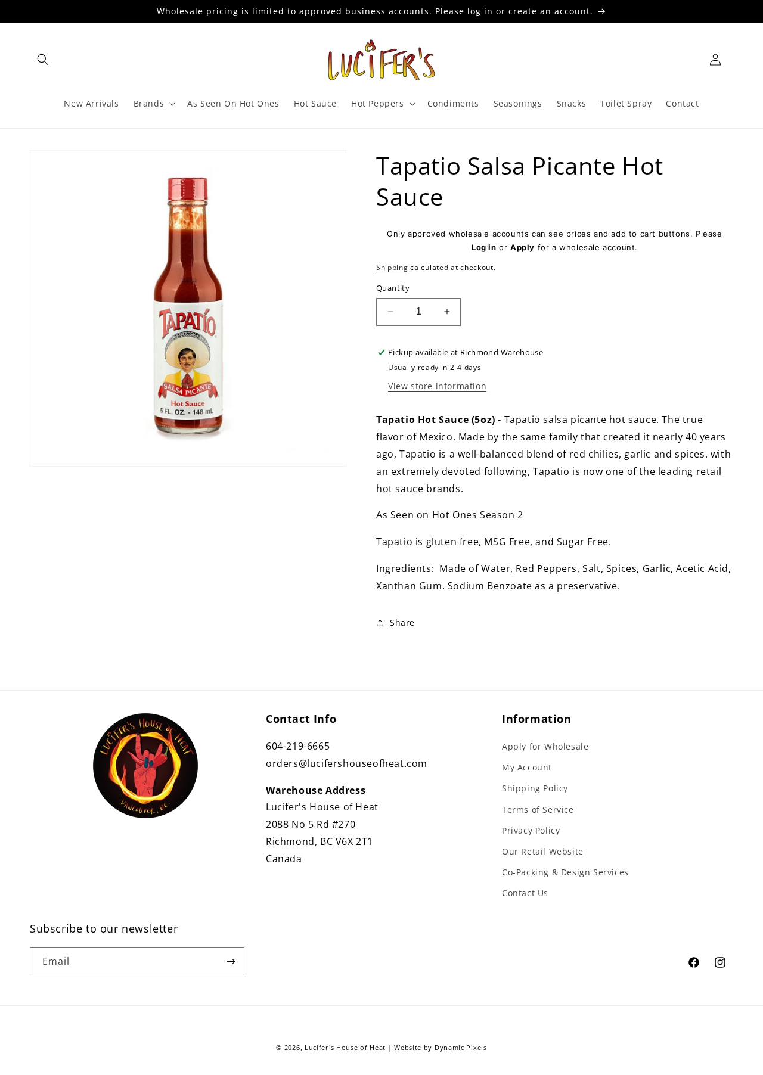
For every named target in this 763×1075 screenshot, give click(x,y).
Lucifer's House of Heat (345, 1047)
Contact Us (525, 893)
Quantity (393, 287)
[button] (43, 59)
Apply (522, 247)
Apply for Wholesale (545, 746)
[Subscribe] (231, 961)
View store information (437, 386)
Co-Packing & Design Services (565, 872)
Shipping (392, 267)
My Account (527, 767)
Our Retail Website (543, 851)
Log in (484, 247)
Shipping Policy (535, 788)
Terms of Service (538, 809)
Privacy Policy (531, 830)
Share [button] (402, 622)
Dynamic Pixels (461, 1047)
